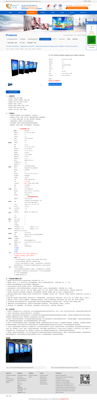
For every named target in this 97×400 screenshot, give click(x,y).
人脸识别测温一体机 (12, 42)
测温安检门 (75, 39)
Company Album (9, 380)
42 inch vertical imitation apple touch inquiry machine (66, 367)
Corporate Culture (10, 378)
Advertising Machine (33, 39)
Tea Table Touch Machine (12, 46)
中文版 (85, 1)
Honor (7, 377)
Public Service (43, 377)
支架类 (68, 39)
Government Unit (44, 375)
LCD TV (55, 39)
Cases (53, 12)
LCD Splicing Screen (12, 39)
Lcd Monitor (23, 39)
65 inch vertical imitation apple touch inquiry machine (21, 367)
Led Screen (62, 39)
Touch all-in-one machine (71, 46)
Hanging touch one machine (27, 46)
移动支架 (61, 46)
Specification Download (55, 84)
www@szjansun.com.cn (68, 383)
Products (32, 12)
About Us (21, 12)
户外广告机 (22, 42)
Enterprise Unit (43, 378)
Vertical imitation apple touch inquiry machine (46, 46)
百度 (10, 396)
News (62, 12)
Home (10, 12)
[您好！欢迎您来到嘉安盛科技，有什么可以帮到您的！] (91, 26)
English (89, 1)
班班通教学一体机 (31, 42)
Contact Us (83, 12)
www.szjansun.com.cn (69, 385)
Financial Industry (44, 383)
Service (72, 12)
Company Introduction (11, 375)
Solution (42, 12)
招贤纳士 (8, 382)
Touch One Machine (45, 39)
